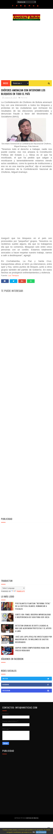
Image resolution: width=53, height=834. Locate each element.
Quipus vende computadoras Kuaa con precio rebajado (32, 649)
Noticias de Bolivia (32, 818)
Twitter (5, 678)
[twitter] (16, 5)
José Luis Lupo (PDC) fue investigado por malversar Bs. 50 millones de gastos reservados (33, 639)
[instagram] (20, 5)
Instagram (6, 690)
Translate (20, 591)
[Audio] (29, 5)
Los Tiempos (13, 275)
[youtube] (24, 5)
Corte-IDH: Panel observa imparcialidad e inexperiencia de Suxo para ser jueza (33, 616)
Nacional (24, 98)
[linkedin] (33, 5)
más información (41, 832)
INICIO (5, 83)
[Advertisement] (26, 50)
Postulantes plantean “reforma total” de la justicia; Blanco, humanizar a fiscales (33, 606)
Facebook (5, 684)
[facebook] (12, 5)
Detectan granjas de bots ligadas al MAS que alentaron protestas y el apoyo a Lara (33, 628)
